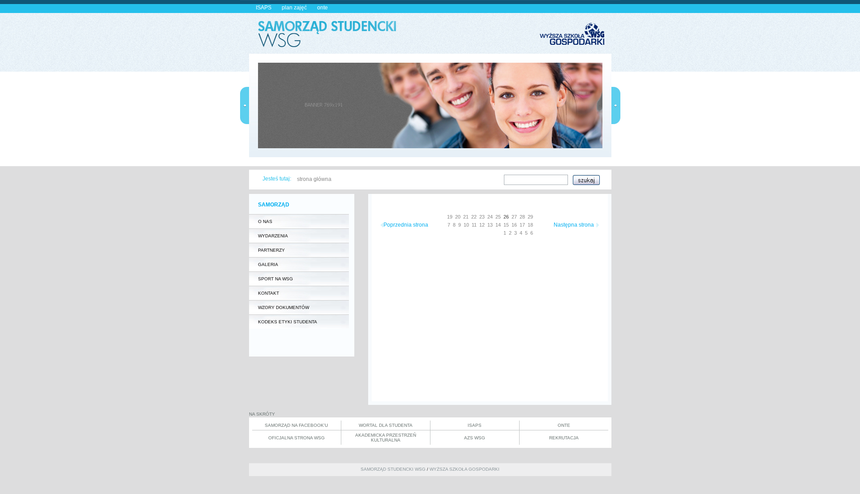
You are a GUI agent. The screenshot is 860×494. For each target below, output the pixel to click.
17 (522, 225)
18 (530, 225)
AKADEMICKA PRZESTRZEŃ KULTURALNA (385, 437)
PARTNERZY (271, 250)
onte (322, 7)
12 (482, 225)
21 (466, 216)
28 (522, 216)
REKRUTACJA (564, 437)
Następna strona (574, 225)
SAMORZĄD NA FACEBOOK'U (296, 425)
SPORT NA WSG (275, 278)
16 (514, 225)
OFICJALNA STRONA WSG (296, 437)
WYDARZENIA (273, 235)
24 (490, 216)
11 (474, 225)
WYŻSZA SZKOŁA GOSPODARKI (464, 469)
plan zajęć (294, 7)
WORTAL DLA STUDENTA (386, 425)
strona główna (314, 179)
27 (514, 216)
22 (474, 216)
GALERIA (268, 264)
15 (506, 225)
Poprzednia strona (405, 225)
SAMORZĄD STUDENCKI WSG (393, 469)
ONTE (564, 425)
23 (482, 216)
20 (457, 216)
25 (498, 216)
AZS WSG (474, 437)
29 (530, 216)
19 (449, 216)
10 (466, 225)
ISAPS (263, 7)
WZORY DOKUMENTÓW (283, 307)
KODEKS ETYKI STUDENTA (287, 321)
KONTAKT (268, 293)
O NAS (265, 221)
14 (498, 225)
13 (490, 225)
